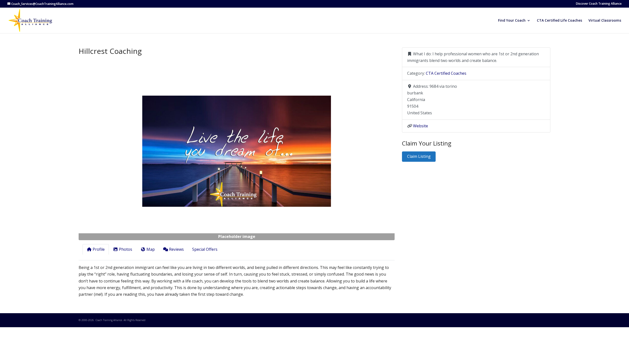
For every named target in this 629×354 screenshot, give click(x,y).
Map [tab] (150, 249)
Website (420, 126)
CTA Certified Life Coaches (559, 21)
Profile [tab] (99, 249)
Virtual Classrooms (604, 21)
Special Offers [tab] (204, 249)
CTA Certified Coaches (446, 73)
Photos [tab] (125, 249)
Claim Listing (419, 156)
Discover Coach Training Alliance (599, 4)
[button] (102, 151)
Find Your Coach (512, 21)
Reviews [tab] (176, 249)
